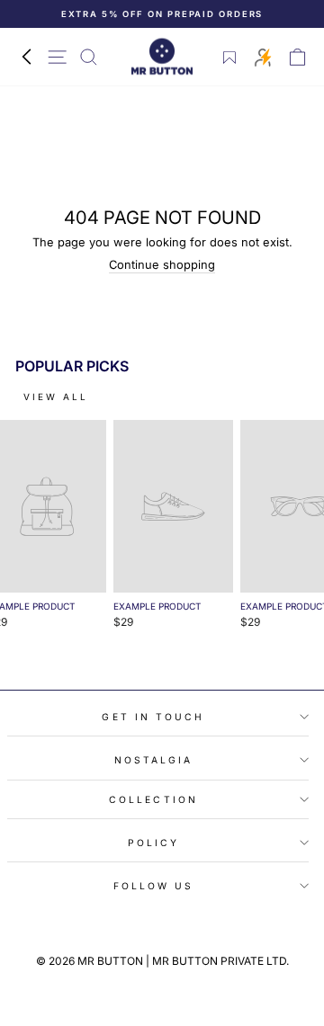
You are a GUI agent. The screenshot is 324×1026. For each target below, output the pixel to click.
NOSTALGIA (154, 759)
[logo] (162, 57)
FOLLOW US (153, 885)
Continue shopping (162, 265)
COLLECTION (153, 799)
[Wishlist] (230, 57)
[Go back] (26, 57)
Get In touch (153, 716)
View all (55, 396)
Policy (154, 842)
